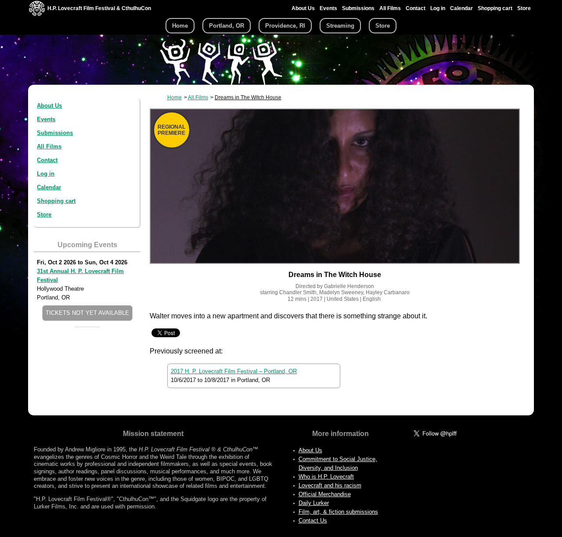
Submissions (358, 8)
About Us (303, 8)
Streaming (340, 25)
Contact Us (313, 520)
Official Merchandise (325, 494)
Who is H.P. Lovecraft (326, 476)
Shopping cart (495, 8)
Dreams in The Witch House (248, 97)
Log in (437, 8)
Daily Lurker (314, 503)
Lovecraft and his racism (330, 485)
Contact (415, 8)
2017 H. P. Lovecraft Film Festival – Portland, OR (234, 371)
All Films (390, 8)
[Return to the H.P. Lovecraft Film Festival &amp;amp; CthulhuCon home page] (37, 14)
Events (328, 8)
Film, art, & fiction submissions (338, 511)
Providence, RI (285, 25)
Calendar (461, 8)
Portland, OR (226, 25)
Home (180, 25)
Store (524, 8)
